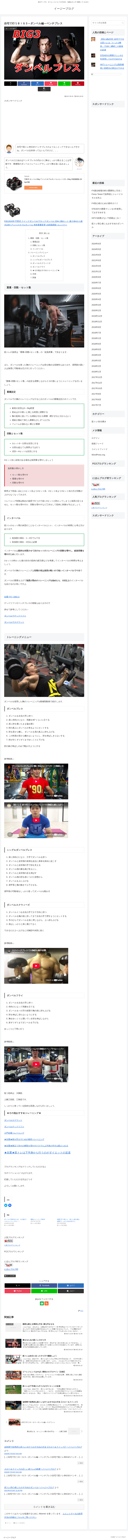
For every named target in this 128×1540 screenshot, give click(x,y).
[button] (44, 89)
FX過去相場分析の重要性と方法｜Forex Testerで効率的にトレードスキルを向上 (107, 194)
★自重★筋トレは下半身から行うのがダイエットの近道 (37, 1152)
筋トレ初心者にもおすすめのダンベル (108, 225)
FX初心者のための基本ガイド (105, 203)
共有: (34, 274)
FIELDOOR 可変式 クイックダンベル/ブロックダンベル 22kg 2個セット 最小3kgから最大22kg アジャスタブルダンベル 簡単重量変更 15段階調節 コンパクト (43, 223)
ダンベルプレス (38, 256)
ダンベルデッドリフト (14, 1127)
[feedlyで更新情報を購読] (42, 1303)
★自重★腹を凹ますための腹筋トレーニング (24, 1139)
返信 (81, 1463)
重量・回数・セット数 (39, 238)
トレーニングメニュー (39, 253)
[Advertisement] (44, 124)
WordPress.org (98, 455)
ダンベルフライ (38, 267)
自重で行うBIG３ (12, 597)
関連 (34, 278)
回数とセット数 (38, 245)
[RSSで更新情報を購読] (46, 1303)
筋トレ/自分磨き (10, 1276)
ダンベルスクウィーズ (41, 263)
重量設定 (36, 242)
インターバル (37, 249)
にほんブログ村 (11, 1269)
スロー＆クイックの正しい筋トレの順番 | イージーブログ (30, 1469)
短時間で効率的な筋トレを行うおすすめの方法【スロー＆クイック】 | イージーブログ (43, 1447)
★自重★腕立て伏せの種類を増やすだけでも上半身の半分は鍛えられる (36, 1146)
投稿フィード (98, 444)
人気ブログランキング (12, 1245)
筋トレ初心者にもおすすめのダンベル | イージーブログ (29, 1487)
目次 (41, 233)
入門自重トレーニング (14, 1133)
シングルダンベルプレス (42, 260)
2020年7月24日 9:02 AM (13, 1454)
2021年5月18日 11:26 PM (13, 1490)
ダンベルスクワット (13, 1120)
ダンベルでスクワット (14, 622)
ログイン (96, 438)
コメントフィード (100, 449)
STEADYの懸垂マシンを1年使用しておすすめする (107, 211)
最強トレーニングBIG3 (38, 1219)
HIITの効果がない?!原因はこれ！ (106, 218)
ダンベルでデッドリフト (15, 616)
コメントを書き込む (44, 1506)
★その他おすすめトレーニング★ (46, 270)
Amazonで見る (33, 187)
